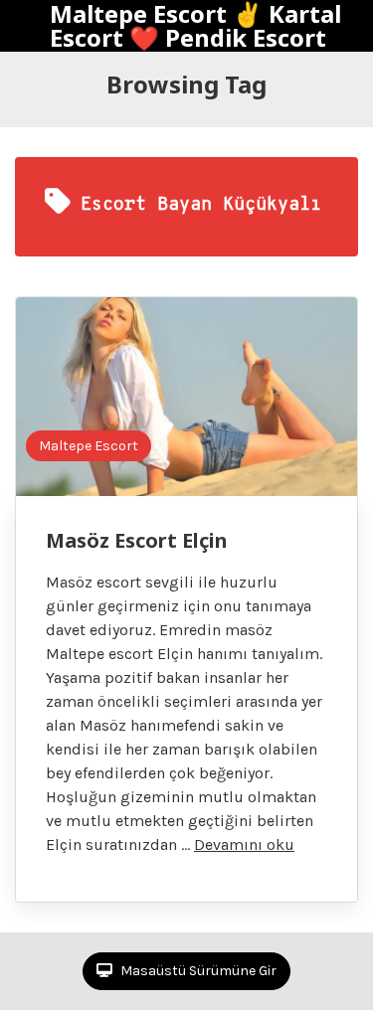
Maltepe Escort (88, 445)
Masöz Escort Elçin (137, 540)
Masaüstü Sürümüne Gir (197, 970)
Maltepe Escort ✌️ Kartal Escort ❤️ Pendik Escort (195, 26)
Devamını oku (244, 844)
